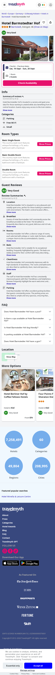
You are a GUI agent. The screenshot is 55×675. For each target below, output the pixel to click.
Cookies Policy (14, 673)
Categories (7, 522)
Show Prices (45, 144)
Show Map (11, 357)
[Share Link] (50, 22)
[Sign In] (50, 5)
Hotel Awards (9, 526)
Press (4, 519)
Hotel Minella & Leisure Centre (16, 496)
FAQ (4, 534)
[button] (27, 75)
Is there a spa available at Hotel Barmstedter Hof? (24, 319)
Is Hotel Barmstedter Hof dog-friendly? (21, 327)
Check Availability (27, 83)
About (5, 515)
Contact (6, 538)
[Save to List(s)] (44, 22)
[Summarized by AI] (17, 99)
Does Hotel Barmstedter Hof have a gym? (22, 341)
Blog (4, 530)
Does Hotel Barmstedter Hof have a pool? (22, 311)
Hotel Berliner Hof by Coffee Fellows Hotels (16, 395)
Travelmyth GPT (10, 541)
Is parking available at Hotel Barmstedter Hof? (24, 334)
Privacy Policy (25, 673)
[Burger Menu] (4, 5)
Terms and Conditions (38, 673)
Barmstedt (16, 27)
